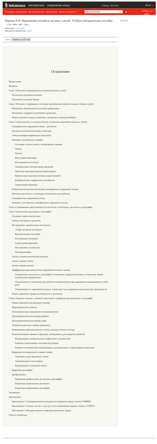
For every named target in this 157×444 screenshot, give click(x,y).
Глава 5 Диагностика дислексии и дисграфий (30, 211)
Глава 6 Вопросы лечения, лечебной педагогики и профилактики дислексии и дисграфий (51, 298)
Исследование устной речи (27, 247)
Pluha (29, 31)
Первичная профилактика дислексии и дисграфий (38, 378)
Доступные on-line (36, 12)
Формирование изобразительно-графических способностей (42, 338)
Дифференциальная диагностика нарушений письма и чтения (41, 269)
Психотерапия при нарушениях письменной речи (35, 311)
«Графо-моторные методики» (28, 229)
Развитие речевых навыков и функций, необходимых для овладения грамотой (48, 334)
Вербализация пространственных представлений (37, 175)
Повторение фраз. (23, 251)
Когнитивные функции (26, 157)
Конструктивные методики (27, 234)
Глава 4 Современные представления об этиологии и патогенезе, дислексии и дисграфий (50, 207)
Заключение (14, 392)
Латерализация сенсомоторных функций (34, 166)
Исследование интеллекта (27, 162)
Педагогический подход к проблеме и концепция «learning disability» (44, 117)
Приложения (15, 396)
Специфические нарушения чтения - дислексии (34, 126)
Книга (7, 40)
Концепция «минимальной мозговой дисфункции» (36, 108)
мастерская (36, 5)
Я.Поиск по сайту (147, 12)
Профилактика (19, 374)
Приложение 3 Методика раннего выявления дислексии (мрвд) (41, 410)
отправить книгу (58, 5)
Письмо (18, 153)
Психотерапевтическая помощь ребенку (30, 316)
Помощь (105, 5)
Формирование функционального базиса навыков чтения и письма (43, 329)
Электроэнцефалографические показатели (31, 135)
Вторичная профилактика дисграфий (32, 387)
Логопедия (20, 28)
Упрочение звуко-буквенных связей (31, 356)
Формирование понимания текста (31, 365)
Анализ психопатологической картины (30, 256)
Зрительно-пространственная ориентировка (35, 171)
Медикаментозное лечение (24, 307)
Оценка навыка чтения (22, 260)
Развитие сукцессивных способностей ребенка (36, 343)
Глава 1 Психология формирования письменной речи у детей (37, 90)
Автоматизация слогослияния (29, 361)
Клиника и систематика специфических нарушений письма (40, 202)
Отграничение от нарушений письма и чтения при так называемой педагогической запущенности (61, 289)
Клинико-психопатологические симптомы (31, 130)
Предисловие (15, 81)
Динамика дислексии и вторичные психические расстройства (41, 193)
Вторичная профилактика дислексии (32, 383)
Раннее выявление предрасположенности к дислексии (37, 293)
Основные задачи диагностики (26, 216)
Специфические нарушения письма (28, 198)
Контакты (114, 5)
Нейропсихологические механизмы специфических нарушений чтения (45, 189)
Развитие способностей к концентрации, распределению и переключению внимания (54, 347)
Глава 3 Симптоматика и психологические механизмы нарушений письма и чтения (48, 121)
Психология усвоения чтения (25, 99)
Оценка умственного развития (26, 220)
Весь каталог (52, 12)
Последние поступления (16, 12)
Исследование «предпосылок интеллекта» (31, 225)
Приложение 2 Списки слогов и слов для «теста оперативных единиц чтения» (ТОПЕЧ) (53, 405)
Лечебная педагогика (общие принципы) (31, 325)
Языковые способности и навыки (27, 139)
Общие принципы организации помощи (31, 302)
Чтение (18, 148)
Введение (13, 85)
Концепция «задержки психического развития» (34, 112)
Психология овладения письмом (27, 94)
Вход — (149, 5)
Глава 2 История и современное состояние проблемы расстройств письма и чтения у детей (51, 103)
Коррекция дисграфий (22, 370)
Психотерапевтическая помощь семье (29, 320)
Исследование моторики (26, 238)
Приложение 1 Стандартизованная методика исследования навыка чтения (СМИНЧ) (51, 401)
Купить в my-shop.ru (68, 12)
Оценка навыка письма (22, 265)
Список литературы (18, 414)
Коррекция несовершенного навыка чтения (32, 352)
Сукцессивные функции (26, 184)
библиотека (17, 5)
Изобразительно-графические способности (35, 180)
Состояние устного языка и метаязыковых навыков (38, 144)
